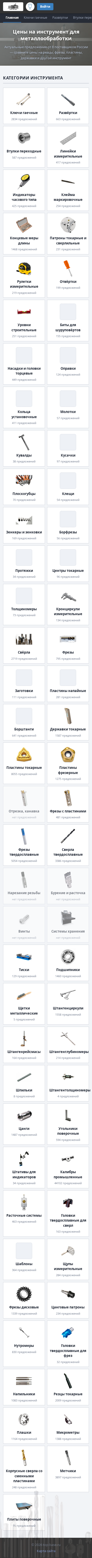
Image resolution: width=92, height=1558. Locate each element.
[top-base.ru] (13, 6)
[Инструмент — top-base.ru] (30, 6)
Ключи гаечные (35, 17)
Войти (45, 6)
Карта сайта (46, 1551)
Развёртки (60, 17)
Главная (12, 17)
